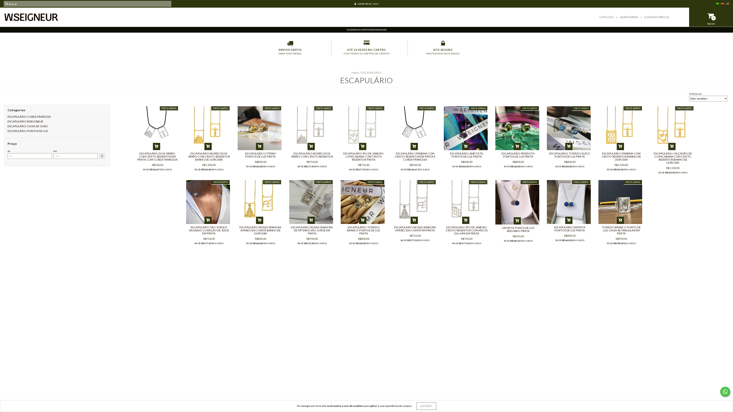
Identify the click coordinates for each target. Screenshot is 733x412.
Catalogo (606, 17)
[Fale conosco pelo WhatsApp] (725, 392)
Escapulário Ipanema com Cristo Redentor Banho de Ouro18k (621, 156)
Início (355, 72)
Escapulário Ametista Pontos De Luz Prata (466, 155)
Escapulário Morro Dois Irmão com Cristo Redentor (312, 155)
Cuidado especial (656, 17)
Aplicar (102, 156)
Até (55, 151)
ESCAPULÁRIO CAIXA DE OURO (28, 126)
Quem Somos (628, 17)
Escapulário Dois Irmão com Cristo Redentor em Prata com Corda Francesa (157, 156)
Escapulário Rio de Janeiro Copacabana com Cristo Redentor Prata (363, 156)
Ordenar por (695, 93)
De (9, 151)
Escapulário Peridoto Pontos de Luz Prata (518, 155)
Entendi (426, 406)
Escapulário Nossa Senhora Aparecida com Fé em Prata (415, 229)
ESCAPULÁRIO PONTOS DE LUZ (28, 131)
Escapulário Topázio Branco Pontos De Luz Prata (363, 230)
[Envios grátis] (290, 44)
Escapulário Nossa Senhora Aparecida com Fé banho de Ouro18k (260, 230)
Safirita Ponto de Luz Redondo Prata (518, 229)
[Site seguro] (443, 44)
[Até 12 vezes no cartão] (366, 44)
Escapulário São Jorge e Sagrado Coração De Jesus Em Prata (209, 230)
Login (376, 4)
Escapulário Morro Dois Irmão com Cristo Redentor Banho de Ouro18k (209, 156)
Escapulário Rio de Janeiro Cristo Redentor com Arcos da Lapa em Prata (467, 230)
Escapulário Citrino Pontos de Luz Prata (260, 155)
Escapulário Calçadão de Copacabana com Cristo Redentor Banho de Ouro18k (673, 158)
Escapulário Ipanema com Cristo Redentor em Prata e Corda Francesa (415, 156)
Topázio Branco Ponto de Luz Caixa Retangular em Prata (621, 230)
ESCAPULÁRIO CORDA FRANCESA (29, 116)
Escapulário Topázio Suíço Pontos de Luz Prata (569, 155)
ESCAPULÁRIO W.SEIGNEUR (25, 121)
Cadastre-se (364, 4)
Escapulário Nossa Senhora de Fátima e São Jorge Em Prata (312, 230)
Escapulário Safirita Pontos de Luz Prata (569, 229)
